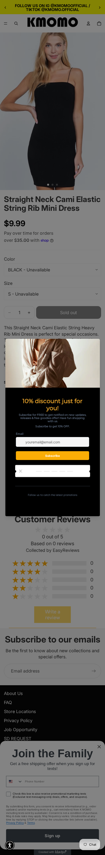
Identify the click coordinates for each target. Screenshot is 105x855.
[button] (10, 845)
